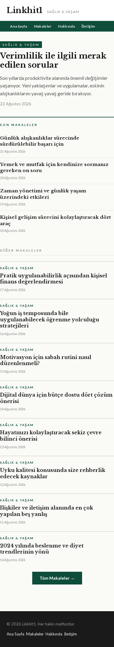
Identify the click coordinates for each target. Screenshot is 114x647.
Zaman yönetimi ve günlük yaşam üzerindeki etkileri (43, 194)
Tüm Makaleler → (57, 578)
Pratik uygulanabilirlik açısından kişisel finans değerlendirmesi (53, 279)
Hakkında (66, 26)
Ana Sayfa (18, 26)
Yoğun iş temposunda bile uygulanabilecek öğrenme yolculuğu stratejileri (49, 319)
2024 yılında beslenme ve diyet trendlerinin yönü (42, 549)
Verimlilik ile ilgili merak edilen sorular (53, 60)
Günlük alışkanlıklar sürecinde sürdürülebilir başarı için (39, 141)
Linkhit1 (25, 10)
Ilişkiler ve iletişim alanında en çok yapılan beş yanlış (46, 511)
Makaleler (43, 26)
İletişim (88, 26)
